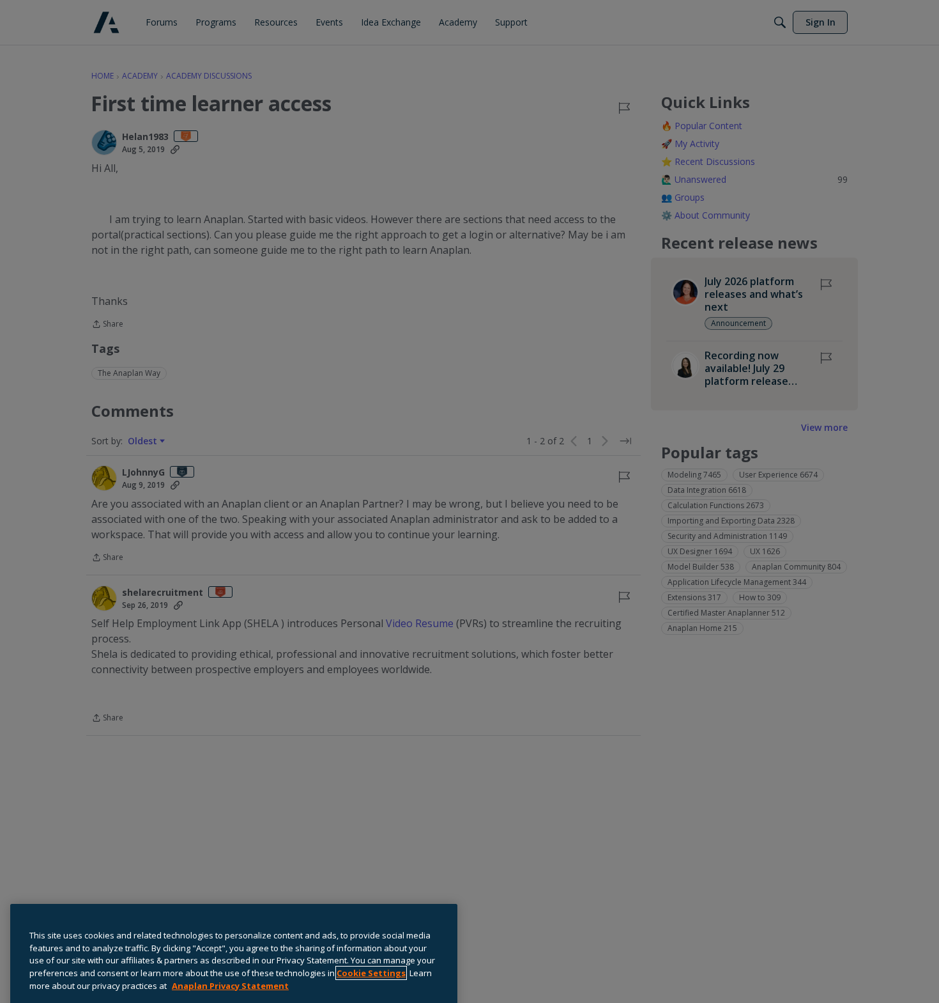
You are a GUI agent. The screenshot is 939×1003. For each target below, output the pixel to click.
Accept (397, 986)
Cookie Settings (371, 941)
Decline (303, 986)
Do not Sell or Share (70, 985)
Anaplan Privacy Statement (230, 954)
